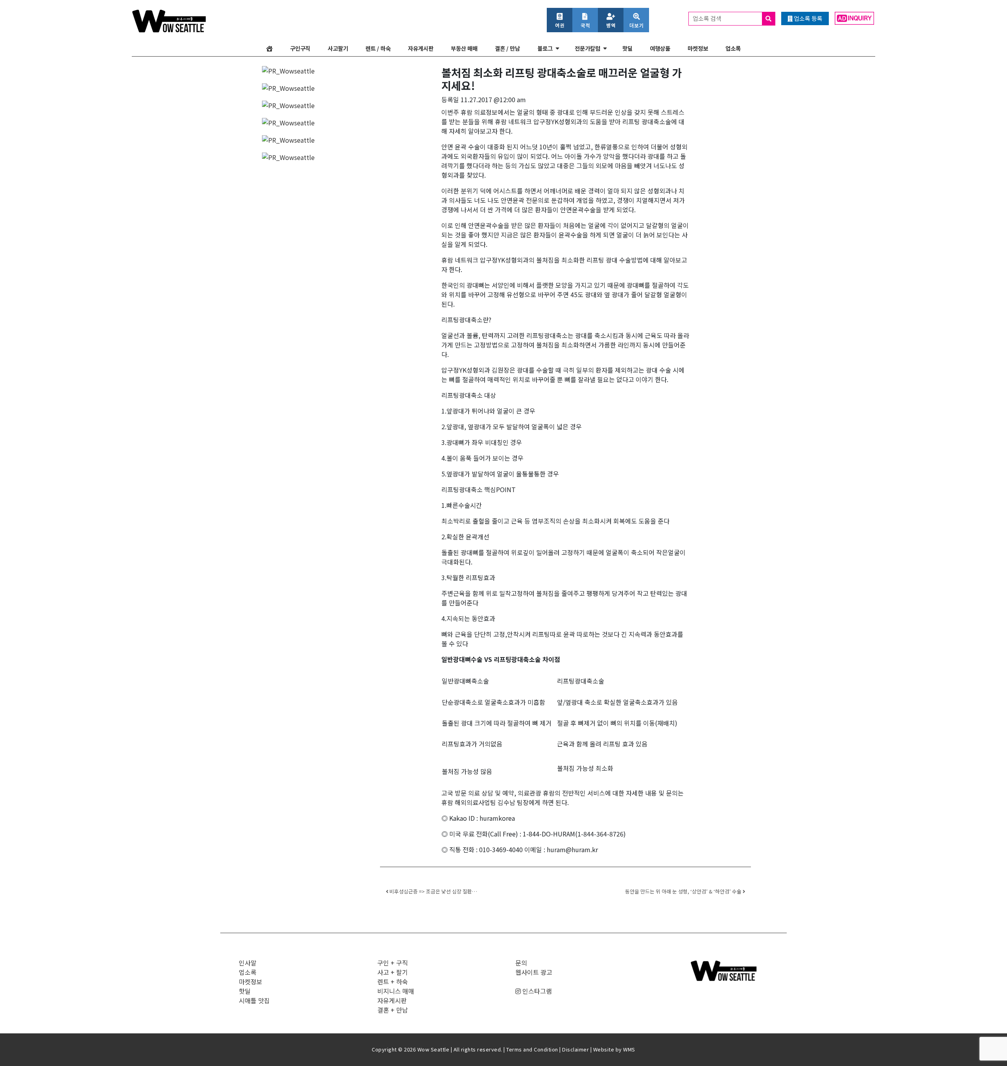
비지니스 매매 (395, 991)
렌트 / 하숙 (378, 48)
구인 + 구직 (392, 962)
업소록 (733, 48)
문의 (521, 962)
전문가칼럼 (587, 48)
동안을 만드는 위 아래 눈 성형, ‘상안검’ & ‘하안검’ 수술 (684, 891)
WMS (629, 1049)
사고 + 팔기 (392, 972)
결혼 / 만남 (507, 48)
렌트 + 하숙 (392, 981)
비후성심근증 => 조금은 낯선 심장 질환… (432, 891)
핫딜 (627, 48)
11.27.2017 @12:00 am (493, 99)
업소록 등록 (808, 18)
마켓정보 (698, 48)
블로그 (545, 48)
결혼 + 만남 (392, 1010)
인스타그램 (536, 991)
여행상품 (660, 48)
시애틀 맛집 (254, 1000)
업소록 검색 (708, 18)
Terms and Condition (532, 1049)
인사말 (247, 962)
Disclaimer (575, 1049)
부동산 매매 (464, 48)
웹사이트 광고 (533, 972)
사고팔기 (338, 48)
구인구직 (300, 48)
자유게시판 (420, 48)
